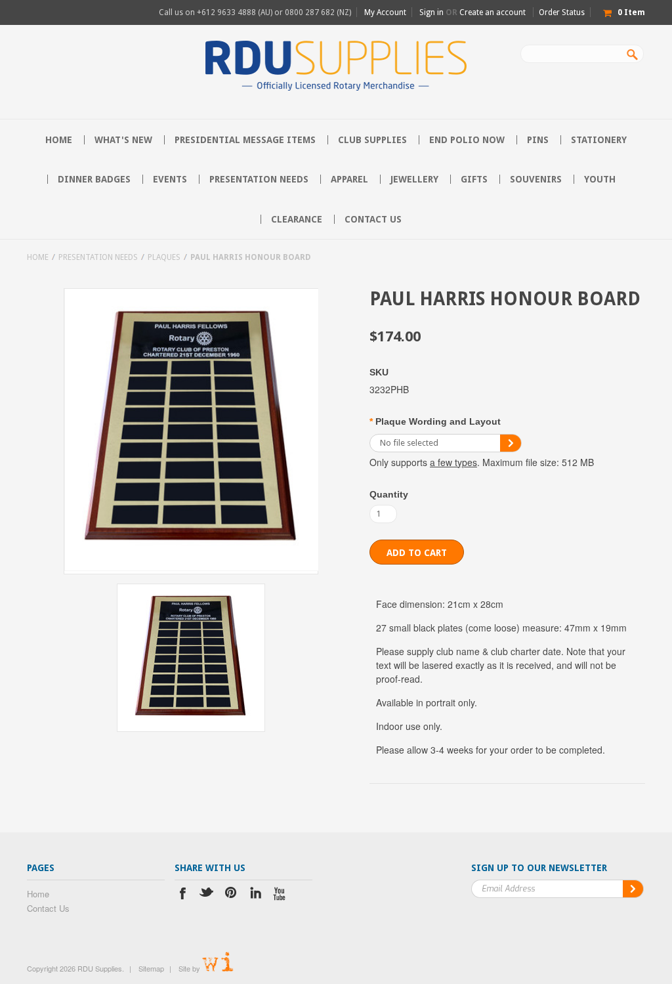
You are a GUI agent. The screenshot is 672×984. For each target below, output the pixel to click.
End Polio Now (467, 139)
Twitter (207, 895)
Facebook (183, 895)
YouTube (280, 895)
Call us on (255, 12)
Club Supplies (372, 139)
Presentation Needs (258, 179)
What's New (123, 139)
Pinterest (231, 895)
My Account (385, 12)
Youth (600, 179)
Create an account (492, 12)
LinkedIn (255, 895)
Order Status (562, 12)
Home (38, 257)
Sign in (431, 12)
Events (170, 179)
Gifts (474, 179)
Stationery (599, 139)
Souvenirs (536, 179)
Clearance (296, 219)
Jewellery (414, 179)
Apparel (349, 179)
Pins (538, 139)
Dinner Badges (94, 179)
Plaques (164, 257)
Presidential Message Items (245, 139)
